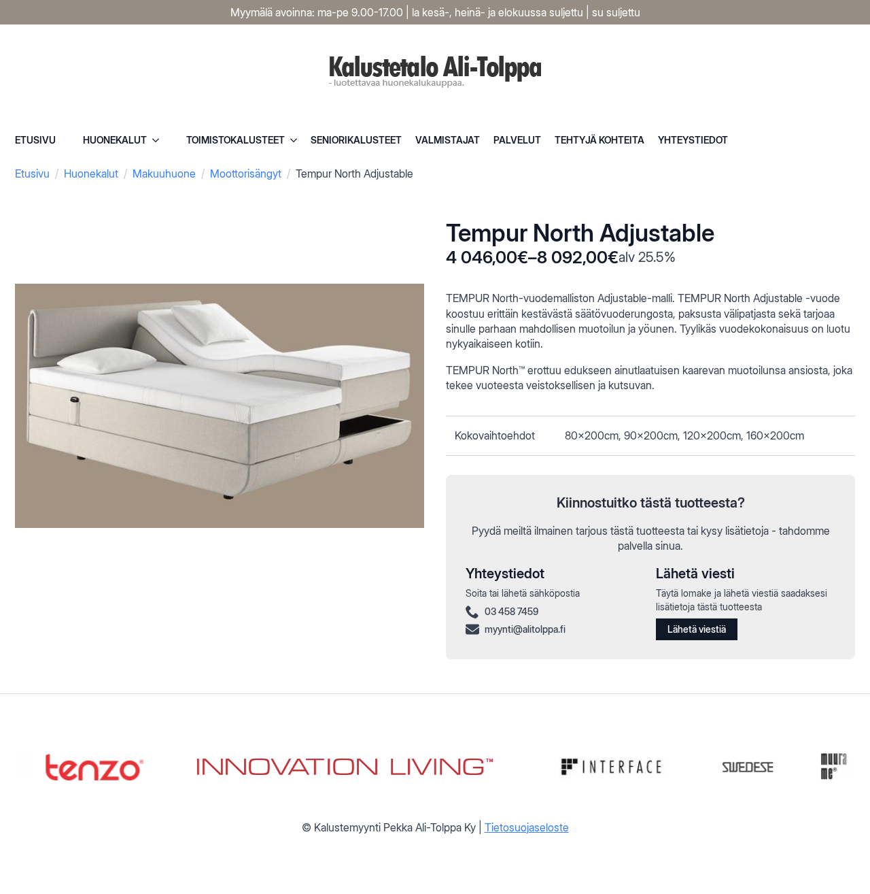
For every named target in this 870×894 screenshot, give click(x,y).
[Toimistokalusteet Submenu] (298, 140)
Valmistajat (447, 140)
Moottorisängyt (245, 173)
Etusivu (35, 140)
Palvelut (517, 140)
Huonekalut (115, 140)
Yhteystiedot (693, 140)
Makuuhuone (164, 173)
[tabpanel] (650, 435)
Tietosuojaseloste (527, 827)
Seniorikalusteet (356, 140)
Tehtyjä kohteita (599, 140)
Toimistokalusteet (235, 140)
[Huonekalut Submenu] (160, 140)
